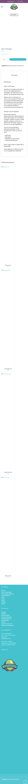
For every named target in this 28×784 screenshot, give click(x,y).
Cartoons (3, 602)
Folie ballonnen (5, 620)
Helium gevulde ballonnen (7, 593)
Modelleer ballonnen (6, 618)
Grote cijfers (14, 65)
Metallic (3, 600)
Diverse (3, 603)
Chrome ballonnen (5, 595)
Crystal (3, 598)
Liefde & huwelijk (5, 615)
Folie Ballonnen (20, 65)
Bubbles (3, 622)
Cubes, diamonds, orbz (6, 623)
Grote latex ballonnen (6, 617)
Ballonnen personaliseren (7, 625)
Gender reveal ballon (6, 592)
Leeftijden (3, 613)
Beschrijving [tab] (14, 75)
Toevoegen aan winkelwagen (18, 59)
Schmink (3, 590)
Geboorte (3, 612)
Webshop (9, 65)
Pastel (2, 597)
